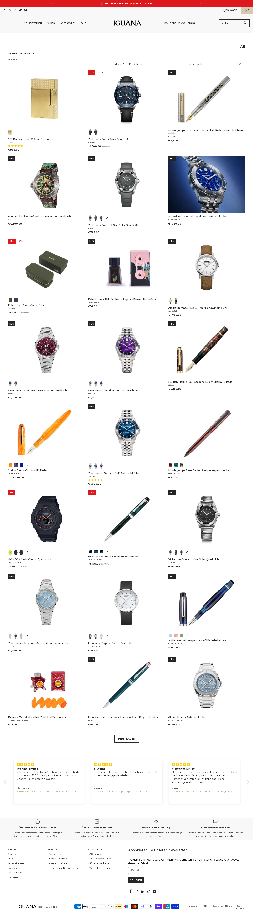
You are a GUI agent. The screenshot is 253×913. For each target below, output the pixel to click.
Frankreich (14, 877)
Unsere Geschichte (58, 858)
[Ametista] (16, 465)
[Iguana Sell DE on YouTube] (25, 10)
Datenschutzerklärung (222, 906)
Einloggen (231, 10)
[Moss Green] (10, 300)
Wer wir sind (54, 854)
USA (10, 858)
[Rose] (21, 636)
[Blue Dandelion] (16, 300)
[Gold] (10, 132)
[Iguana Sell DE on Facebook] (4, 10)
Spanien (12, 854)
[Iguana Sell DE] (127, 23)
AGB (205, 906)
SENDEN (136, 880)
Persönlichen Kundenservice (64, 868)
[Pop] (21, 465)
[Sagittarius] (176, 465)
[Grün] (10, 552)
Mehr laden (126, 738)
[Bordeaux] (16, 383)
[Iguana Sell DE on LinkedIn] (14, 10)
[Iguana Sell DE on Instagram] (9, 10)
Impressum (192, 906)
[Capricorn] (182, 465)
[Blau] (90, 132)
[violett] (101, 383)
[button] (34, 23)
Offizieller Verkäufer (99, 863)
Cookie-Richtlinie (240, 907)
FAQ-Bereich (95, 854)
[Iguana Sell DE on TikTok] (20, 10)
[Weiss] (170, 301)
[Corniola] (10, 465)
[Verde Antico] (182, 635)
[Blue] (170, 635)
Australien (13, 868)
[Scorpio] (170, 465)
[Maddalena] (176, 635)
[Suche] (245, 23)
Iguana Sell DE (50, 907)
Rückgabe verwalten (100, 858)
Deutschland (15, 872)
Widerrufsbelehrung (99, 868)
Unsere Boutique (57, 863)
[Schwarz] (96, 132)
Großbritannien (16, 863)
